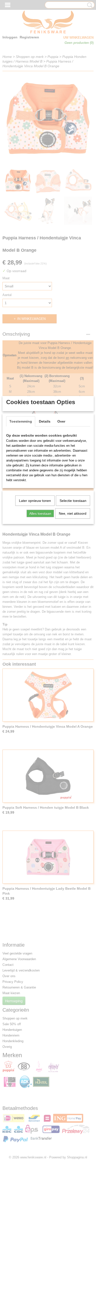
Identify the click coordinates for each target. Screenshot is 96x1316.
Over (61, 421)
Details (44, 421)
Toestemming (20, 421)
